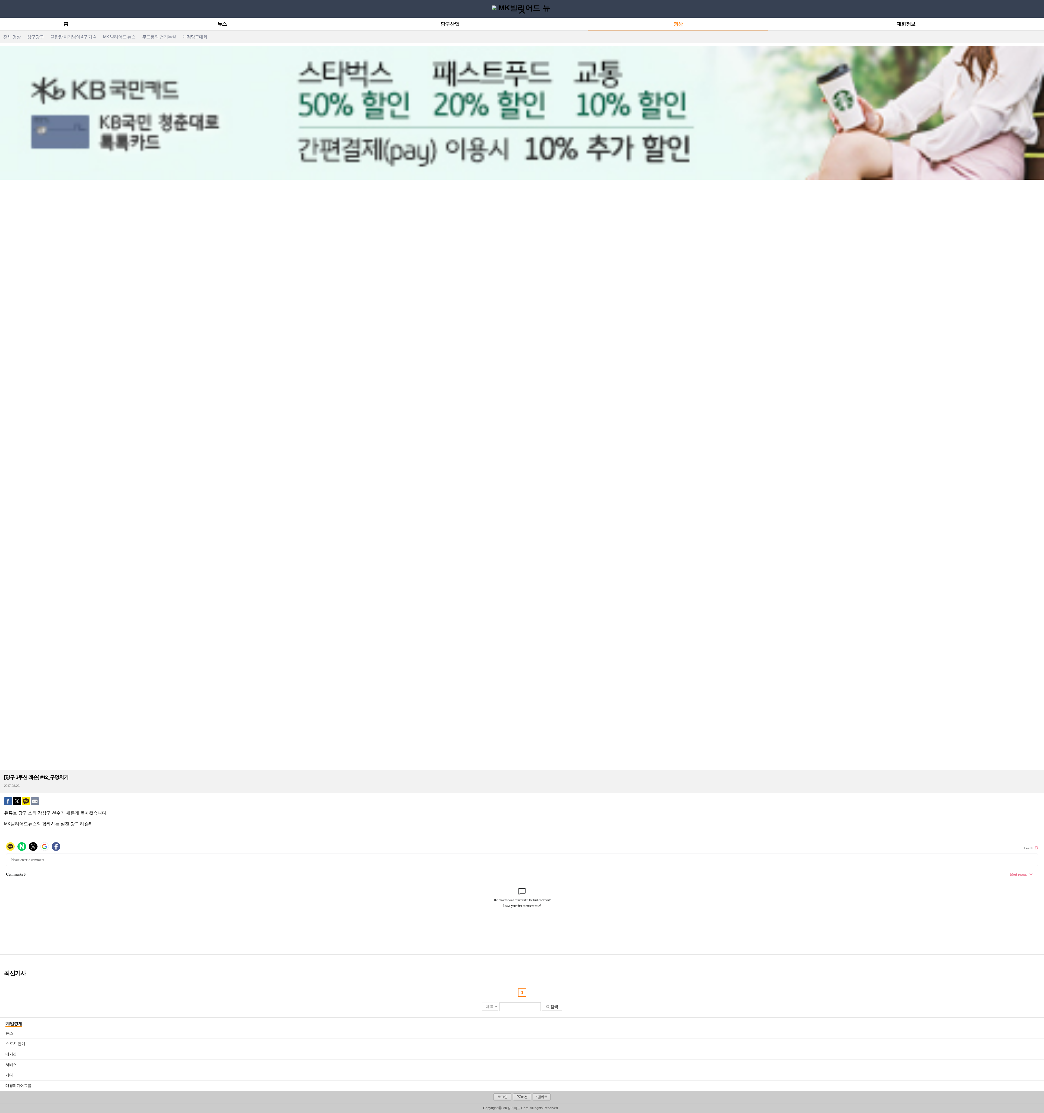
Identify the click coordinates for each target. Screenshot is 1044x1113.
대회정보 (906, 24)
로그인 (502, 1097)
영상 (678, 24)
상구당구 (35, 37)
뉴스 (222, 24)
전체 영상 (12, 37)
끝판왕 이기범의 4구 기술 (73, 37)
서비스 (524, 1064)
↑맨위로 (541, 1097)
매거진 (524, 1054)
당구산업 (450, 24)
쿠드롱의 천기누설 (159, 37)
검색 (554, 1006)
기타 (524, 1075)
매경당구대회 (194, 37)
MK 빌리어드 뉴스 (119, 37)
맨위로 (1035, 1101)
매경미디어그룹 (18, 1085)
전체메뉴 (6, 8)
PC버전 (522, 1097)
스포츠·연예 (524, 1043)
